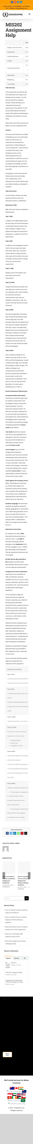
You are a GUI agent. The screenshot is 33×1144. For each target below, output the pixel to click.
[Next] (29, 875)
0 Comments (6, 887)
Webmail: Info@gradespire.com (18, 8)
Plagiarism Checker (16, 1066)
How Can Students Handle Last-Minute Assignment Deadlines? (9, 868)
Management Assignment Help (16, 1027)
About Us (13, 962)
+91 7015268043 (16, 6)
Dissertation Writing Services (16, 1018)
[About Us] (8, 963)
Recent (16, 958)
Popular (8, 958)
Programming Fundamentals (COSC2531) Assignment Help (14, 981)
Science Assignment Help (27, 1031)
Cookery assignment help (27, 1041)
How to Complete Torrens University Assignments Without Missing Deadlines (24, 868)
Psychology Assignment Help (27, 1022)
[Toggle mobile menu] (29, 14)
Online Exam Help (16, 1058)
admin (17, 843)
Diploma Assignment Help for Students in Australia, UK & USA (16, 1043)
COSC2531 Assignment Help (14, 972)
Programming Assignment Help (27, 1012)
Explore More (7, 1054)
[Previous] (4, 875)
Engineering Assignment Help (27, 1051)
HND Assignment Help (16, 1008)
